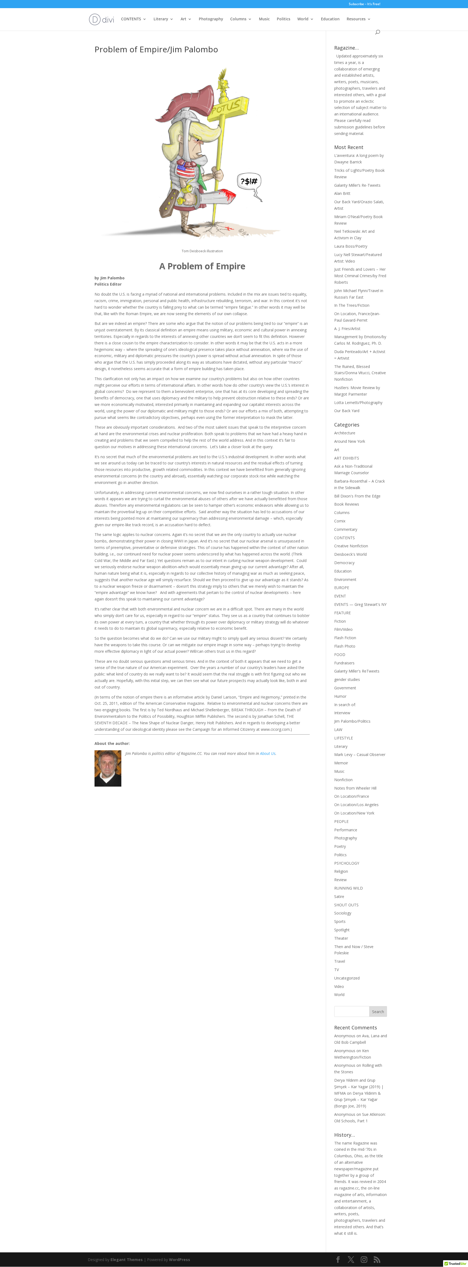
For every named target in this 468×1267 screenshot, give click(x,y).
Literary (161, 19)
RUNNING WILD (348, 888)
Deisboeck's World (350, 554)
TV (336, 969)
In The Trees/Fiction (351, 305)
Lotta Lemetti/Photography (358, 402)
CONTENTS (131, 19)
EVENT (340, 596)
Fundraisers (344, 662)
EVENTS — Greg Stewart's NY (360, 604)
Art (183, 19)
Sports (340, 921)
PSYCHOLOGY (346, 863)
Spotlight (342, 929)
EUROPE (341, 587)
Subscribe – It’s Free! (364, 4)
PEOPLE (341, 821)
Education (330, 19)
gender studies (347, 679)
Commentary (345, 529)
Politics (283, 19)
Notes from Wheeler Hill (355, 788)
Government (345, 687)
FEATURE (342, 612)
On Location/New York (354, 813)
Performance (345, 829)
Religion (341, 871)
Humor (340, 696)
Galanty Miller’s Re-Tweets (357, 185)
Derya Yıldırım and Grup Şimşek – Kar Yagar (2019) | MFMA (359, 1087)
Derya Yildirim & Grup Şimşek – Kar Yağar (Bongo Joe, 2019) (357, 1100)
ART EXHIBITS (346, 458)
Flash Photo (344, 646)
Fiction (340, 621)
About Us (267, 753)
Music (264, 19)
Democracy (344, 562)
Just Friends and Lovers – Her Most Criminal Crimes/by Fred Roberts (360, 276)
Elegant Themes (126, 1259)
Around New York (349, 441)
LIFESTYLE (343, 738)
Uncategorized (347, 978)
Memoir (341, 762)
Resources (356, 19)
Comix (339, 520)
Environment (345, 579)
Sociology (342, 913)
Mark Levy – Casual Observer (359, 754)
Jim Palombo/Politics (352, 721)
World (302, 19)
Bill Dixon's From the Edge (357, 496)
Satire (339, 896)
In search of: (345, 704)
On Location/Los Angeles (356, 804)
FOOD (339, 654)
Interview (342, 712)
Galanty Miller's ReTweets (356, 671)
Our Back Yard (346, 410)
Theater (341, 938)
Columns (238, 19)
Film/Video (343, 629)
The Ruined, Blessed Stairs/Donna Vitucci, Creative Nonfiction (360, 373)
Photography (211, 19)
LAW (338, 729)
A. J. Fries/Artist (347, 328)
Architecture (344, 432)
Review (340, 879)
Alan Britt (342, 193)
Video (339, 986)
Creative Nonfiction (351, 545)
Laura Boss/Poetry (350, 246)
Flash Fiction (345, 637)
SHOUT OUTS (346, 904)
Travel (339, 961)
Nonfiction (343, 779)
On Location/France (351, 796)
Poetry (340, 846)
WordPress (179, 1259)
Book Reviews (346, 504)
